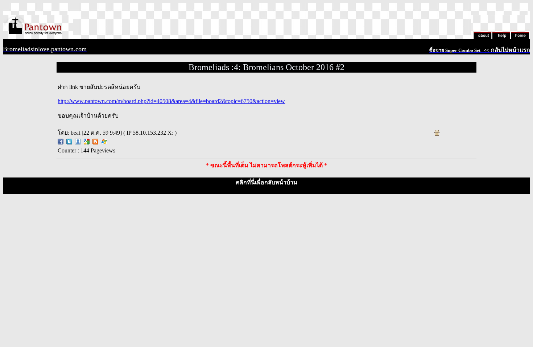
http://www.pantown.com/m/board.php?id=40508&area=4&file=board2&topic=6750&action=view (171, 101)
